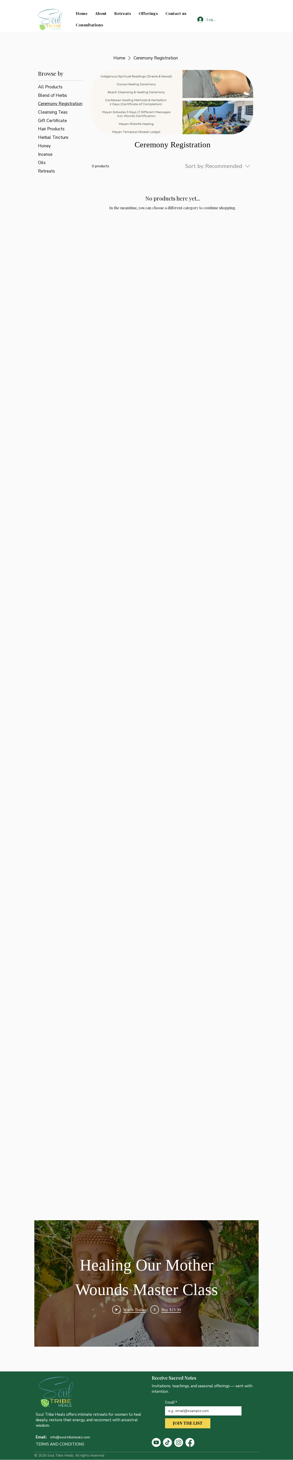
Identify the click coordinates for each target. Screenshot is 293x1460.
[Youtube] (156, 1442)
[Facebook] (189, 1442)
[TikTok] (167, 1442)
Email (171, 1402)
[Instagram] (178, 1442)
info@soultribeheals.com (70, 1437)
